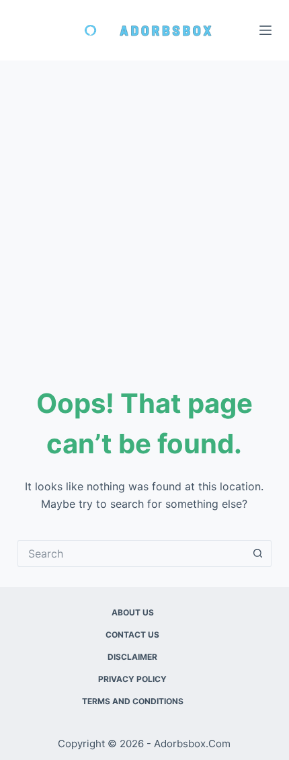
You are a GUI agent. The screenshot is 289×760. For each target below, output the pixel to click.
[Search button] (258, 553)
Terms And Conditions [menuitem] (132, 701)
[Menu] (265, 30)
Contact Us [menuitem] (132, 635)
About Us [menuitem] (133, 612)
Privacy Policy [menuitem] (132, 679)
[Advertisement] (144, 211)
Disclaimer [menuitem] (132, 657)
